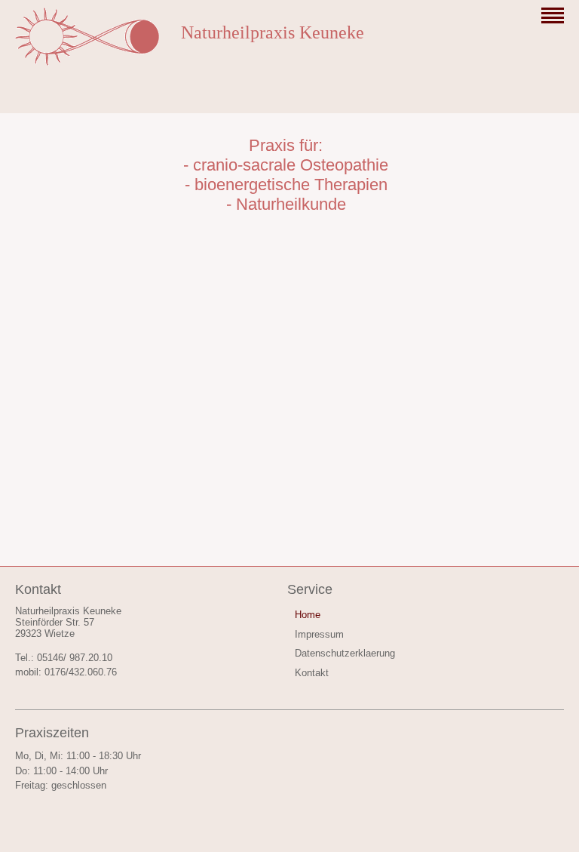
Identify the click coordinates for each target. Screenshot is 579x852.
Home (307, 614)
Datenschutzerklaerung (345, 653)
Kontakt (312, 672)
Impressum (319, 634)
